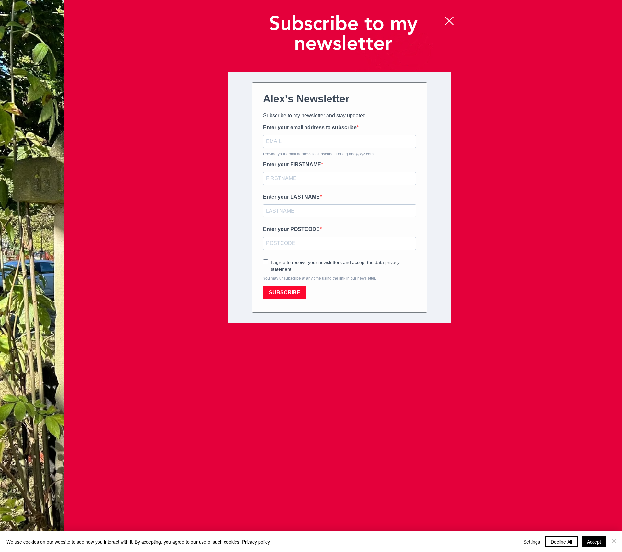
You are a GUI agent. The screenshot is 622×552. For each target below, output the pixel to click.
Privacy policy (256, 541)
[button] (449, 21)
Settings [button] (532, 541)
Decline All (561, 541)
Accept (594, 541)
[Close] (614, 541)
